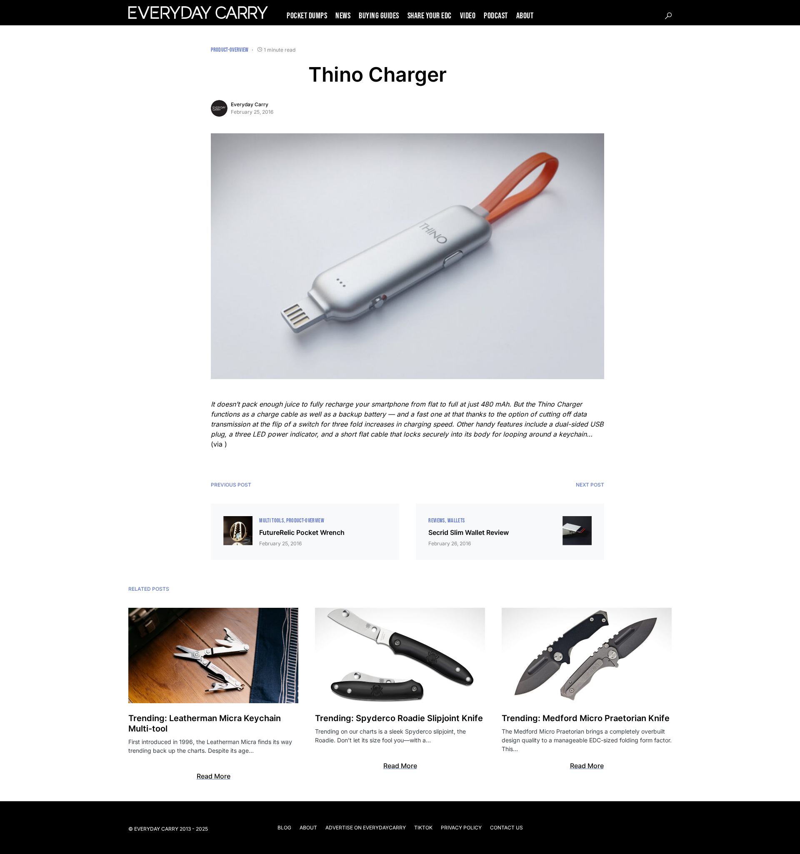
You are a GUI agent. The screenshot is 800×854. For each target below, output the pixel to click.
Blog (284, 827)
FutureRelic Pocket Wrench (302, 532)
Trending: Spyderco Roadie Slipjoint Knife (399, 718)
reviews (436, 520)
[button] (668, 15)
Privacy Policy (461, 827)
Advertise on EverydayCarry (365, 827)
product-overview (230, 49)
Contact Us (506, 827)
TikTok (423, 827)
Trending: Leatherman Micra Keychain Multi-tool (204, 723)
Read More (213, 776)
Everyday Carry (249, 104)
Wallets (456, 520)
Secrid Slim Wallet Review (468, 532)
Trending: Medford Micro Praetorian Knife (586, 718)
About (308, 827)
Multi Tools (271, 520)
